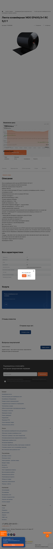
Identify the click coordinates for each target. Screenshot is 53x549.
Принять (13, 545)
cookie (12, 539)
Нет (29, 275)
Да (24, 275)
